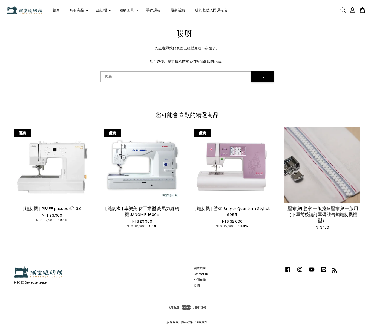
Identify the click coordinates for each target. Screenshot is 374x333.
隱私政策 (187, 322)
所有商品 (77, 10)
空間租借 (200, 280)
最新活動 (178, 10)
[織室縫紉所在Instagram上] (300, 272)
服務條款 (172, 322)
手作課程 (153, 10)
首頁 (56, 10)
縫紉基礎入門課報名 (211, 10)
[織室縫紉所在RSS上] (335, 271)
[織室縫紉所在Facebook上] (288, 272)
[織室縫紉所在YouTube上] (311, 272)
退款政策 (201, 322)
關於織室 (200, 268)
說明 (197, 286)
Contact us (201, 274)
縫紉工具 (127, 10)
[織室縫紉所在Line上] (323, 272)
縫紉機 (101, 10)
